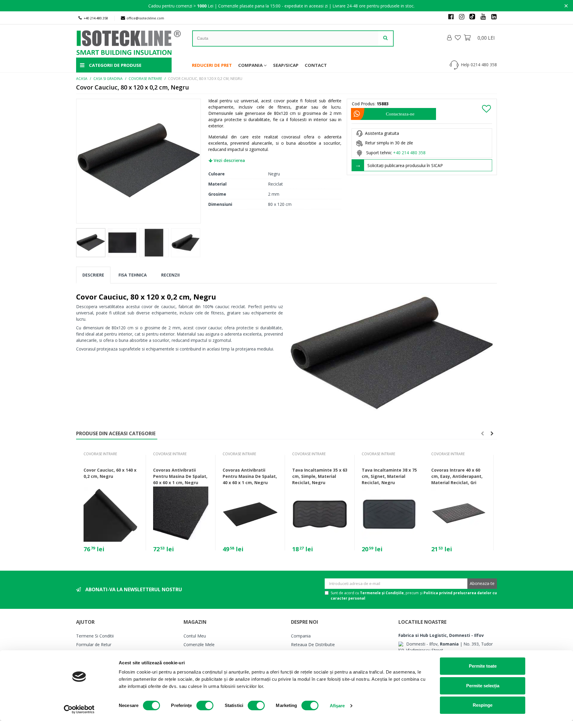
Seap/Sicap (285, 65)
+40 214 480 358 (409, 152)
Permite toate (483, 665)
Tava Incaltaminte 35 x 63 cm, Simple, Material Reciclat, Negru (319, 476)
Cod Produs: (363, 103)
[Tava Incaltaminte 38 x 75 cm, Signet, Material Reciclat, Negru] (389, 514)
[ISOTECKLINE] (134, 41)
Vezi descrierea (228, 160)
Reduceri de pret (212, 65)
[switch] (204, 705)
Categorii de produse (114, 65)
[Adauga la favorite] (486, 108)
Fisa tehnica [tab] (132, 275)
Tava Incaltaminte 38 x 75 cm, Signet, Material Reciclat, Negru (389, 476)
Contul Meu (195, 636)
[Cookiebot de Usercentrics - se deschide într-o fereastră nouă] (79, 709)
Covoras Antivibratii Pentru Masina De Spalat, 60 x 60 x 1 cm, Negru (180, 476)
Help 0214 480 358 (479, 64)
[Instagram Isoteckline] (459, 16)
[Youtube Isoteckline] (480, 16)
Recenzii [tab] (170, 275)
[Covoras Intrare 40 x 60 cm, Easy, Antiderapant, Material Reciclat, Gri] (458, 514)
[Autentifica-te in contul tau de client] (450, 38)
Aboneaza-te (482, 583)
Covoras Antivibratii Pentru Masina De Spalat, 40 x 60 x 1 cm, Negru (250, 476)
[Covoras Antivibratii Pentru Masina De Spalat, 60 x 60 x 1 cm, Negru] (180, 514)
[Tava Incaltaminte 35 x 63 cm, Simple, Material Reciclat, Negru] (319, 514)
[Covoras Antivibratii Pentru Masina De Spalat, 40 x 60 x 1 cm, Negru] (250, 514)
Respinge (482, 705)
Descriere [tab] (93, 275)
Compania (250, 65)
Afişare (337, 705)
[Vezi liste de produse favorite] (458, 37)
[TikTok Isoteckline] (470, 16)
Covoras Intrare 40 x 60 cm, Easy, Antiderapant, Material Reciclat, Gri (457, 476)
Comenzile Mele (199, 644)
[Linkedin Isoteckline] (491, 16)
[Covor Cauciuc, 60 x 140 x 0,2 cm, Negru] (111, 514)
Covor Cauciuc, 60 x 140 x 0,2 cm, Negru (110, 473)
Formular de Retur (93, 644)
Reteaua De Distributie (313, 644)
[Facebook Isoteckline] (448, 16)
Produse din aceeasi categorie (115, 433)
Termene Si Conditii (95, 636)
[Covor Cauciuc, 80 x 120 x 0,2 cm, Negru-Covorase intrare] (138, 160)
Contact (316, 65)
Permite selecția (482, 685)
